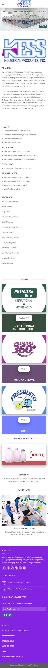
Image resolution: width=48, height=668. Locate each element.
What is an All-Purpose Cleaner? (19, 589)
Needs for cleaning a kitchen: (18, 582)
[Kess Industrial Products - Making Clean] (24, 4)
